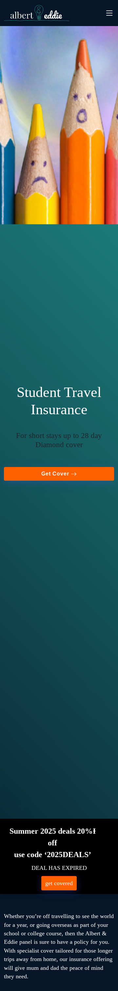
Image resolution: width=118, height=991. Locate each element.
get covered (59, 883)
